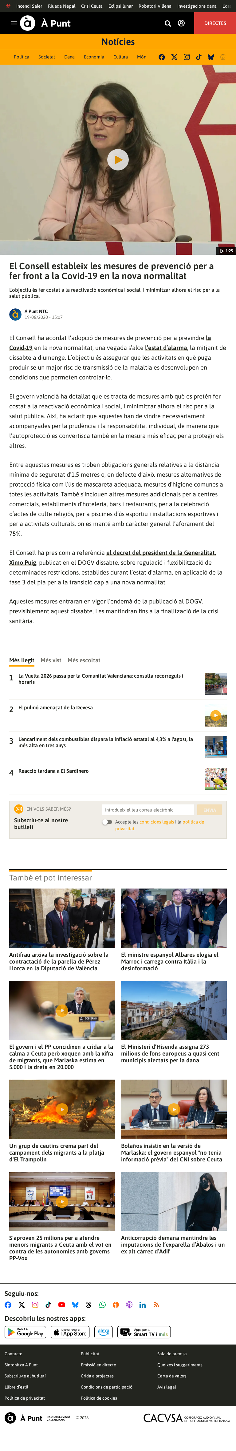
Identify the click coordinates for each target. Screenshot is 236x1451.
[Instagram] (187, 57)
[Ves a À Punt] (45, 23)
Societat (46, 56)
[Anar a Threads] (90, 1305)
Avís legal (166, 1387)
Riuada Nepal (61, 6)
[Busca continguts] (167, 24)
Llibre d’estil (16, 1387)
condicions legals (157, 821)
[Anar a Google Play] (25, 1332)
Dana (69, 56)
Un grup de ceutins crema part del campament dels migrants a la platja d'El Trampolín (56, 1152)
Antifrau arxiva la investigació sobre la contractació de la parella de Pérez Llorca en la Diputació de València (58, 961)
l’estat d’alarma (166, 347)
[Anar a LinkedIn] (144, 1305)
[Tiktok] (199, 57)
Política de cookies (99, 1398)
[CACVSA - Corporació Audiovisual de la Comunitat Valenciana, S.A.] (187, 1418)
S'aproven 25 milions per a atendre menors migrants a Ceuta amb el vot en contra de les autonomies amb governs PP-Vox (60, 1247)
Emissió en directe (98, 1364)
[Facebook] (162, 57)
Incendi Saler (29, 6)
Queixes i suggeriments (180, 1364)
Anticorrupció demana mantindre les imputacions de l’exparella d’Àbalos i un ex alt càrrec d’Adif (173, 1244)
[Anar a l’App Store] (70, 1332)
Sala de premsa (172, 1353)
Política (21, 56)
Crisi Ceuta (92, 6)
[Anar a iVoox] (117, 1305)
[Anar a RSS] (158, 1305)
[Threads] (223, 57)
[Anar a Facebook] (9, 1305)
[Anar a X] (22, 1305)
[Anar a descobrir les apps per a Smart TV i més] (144, 1332)
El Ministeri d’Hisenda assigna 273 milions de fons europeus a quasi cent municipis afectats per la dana (170, 1053)
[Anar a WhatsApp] (103, 1305)
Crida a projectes (97, 1375)
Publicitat (90, 1353)
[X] (174, 57)
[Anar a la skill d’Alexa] (103, 1332)
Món (141, 56)
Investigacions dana (197, 6)
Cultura (120, 56)
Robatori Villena (155, 6)
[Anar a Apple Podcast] (130, 1305)
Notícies (118, 41)
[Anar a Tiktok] (49, 1305)
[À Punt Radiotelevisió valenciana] (37, 1418)
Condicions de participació (106, 1387)
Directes (215, 23)
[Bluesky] (211, 57)
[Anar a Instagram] (36, 1305)
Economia (94, 56)
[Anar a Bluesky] (76, 1305)
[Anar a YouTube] (63, 1305)
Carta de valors (172, 1375)
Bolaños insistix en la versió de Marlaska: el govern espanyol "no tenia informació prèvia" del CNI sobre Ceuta (171, 1152)
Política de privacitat (25, 1398)
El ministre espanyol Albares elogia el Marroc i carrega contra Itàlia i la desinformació (169, 961)
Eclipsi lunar (120, 6)
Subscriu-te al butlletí (25, 1375)
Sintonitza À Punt (21, 1364)
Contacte (13, 1353)
